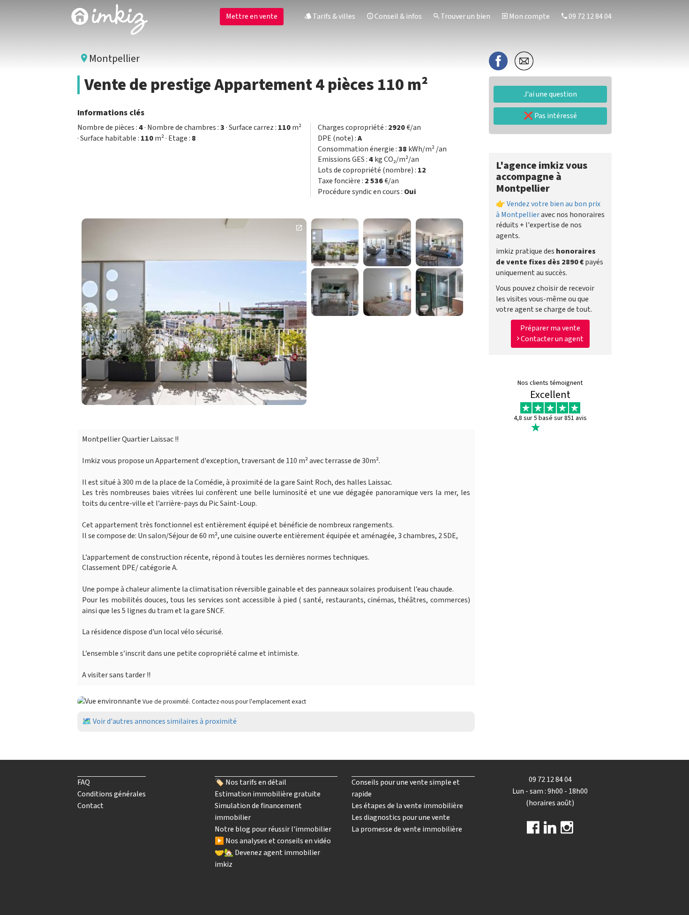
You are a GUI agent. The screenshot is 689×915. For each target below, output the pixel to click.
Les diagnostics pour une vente (401, 817)
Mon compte (529, 16)
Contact (90, 806)
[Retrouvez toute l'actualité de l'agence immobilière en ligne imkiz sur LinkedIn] (550, 830)
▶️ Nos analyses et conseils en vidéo (273, 841)
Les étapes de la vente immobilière (407, 806)
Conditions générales (111, 794)
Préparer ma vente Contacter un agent (551, 334)
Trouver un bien (464, 16)
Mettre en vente (251, 16)
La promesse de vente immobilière (407, 829)
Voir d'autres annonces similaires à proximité (165, 721)
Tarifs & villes (333, 16)
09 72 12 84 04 (589, 16)
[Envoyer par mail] (524, 60)
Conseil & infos (397, 16)
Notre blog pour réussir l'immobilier (273, 829)
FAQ (83, 782)
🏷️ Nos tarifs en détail (250, 782)
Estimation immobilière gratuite (268, 794)
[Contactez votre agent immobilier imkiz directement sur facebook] (533, 830)
